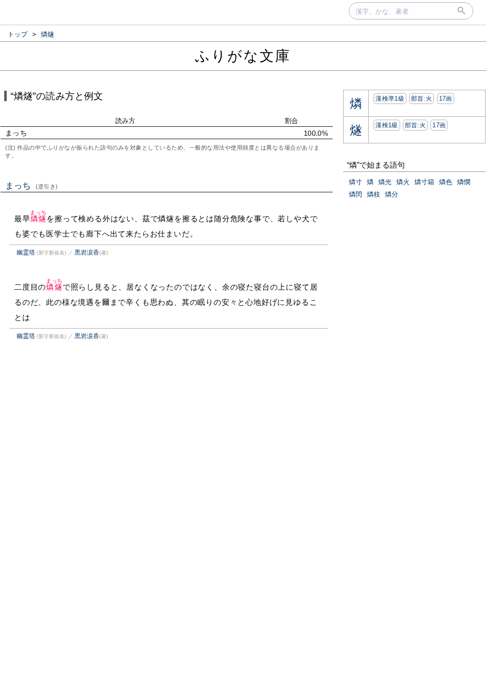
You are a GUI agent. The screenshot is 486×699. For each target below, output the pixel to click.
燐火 (403, 182)
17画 (445, 98)
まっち (31, 185)
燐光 (385, 182)
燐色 (445, 182)
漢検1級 (386, 125)
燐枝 (373, 194)
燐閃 (355, 194)
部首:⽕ (421, 98)
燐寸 (355, 182)
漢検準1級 (389, 98)
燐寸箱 (424, 182)
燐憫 (463, 182)
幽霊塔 (26, 252)
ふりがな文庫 (243, 56)
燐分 (391, 194)
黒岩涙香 (87, 252)
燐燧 (38, 219)
